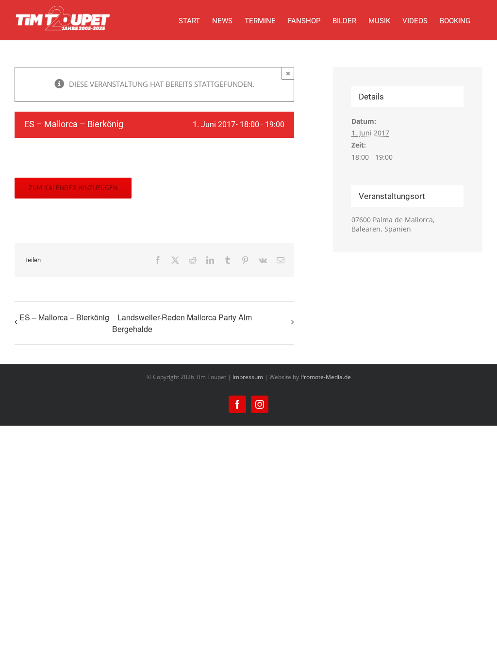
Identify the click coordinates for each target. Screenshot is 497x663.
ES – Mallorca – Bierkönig (64, 317)
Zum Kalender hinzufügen (73, 188)
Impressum (247, 377)
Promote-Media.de (325, 377)
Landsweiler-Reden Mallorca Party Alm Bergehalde (182, 323)
